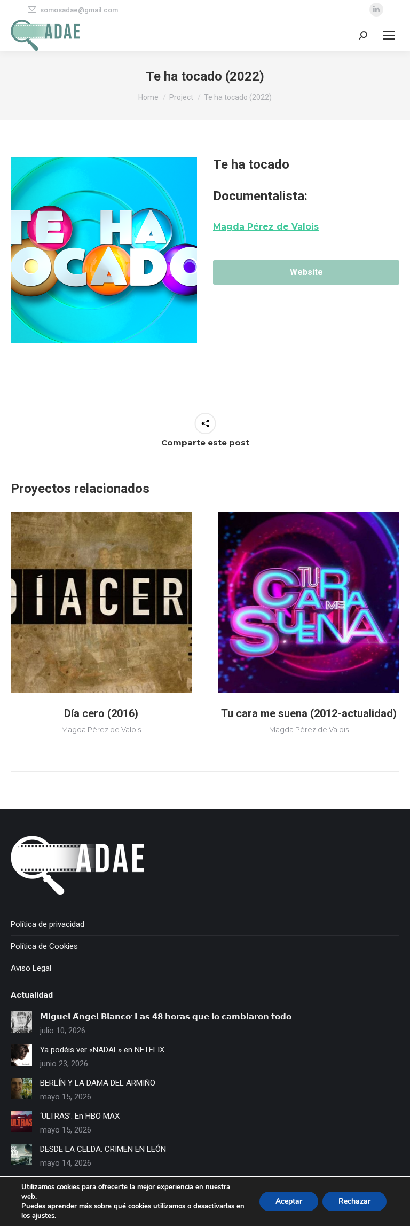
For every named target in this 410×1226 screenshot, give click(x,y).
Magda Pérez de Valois (101, 729)
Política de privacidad (47, 924)
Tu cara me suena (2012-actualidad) (309, 713)
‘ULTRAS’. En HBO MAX (80, 1116)
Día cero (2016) (101, 713)
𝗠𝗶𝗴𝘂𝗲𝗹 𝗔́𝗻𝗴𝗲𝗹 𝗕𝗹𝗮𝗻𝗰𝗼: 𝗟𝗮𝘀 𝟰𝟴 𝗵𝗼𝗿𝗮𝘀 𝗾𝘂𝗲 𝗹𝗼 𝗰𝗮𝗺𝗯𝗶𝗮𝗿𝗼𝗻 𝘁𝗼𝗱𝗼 (165, 1016)
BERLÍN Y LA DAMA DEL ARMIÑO (97, 1083)
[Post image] (21, 1022)
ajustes (43, 1216)
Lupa (101, 603)
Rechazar (354, 1201)
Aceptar (288, 1201)
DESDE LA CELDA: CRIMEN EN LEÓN (103, 1149)
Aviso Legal (31, 968)
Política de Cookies (44, 946)
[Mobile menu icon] (388, 35)
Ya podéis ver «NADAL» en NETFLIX (102, 1050)
